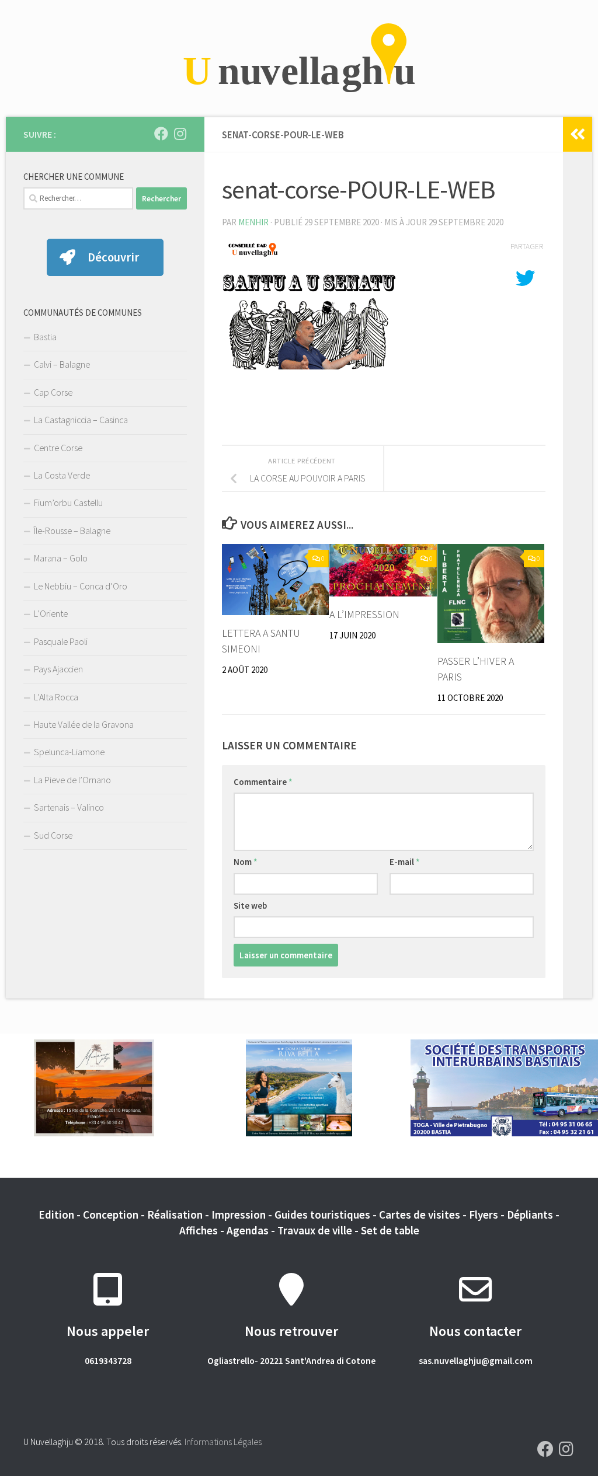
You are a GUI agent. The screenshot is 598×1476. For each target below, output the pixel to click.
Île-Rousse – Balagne (72, 530)
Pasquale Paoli (61, 641)
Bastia (45, 337)
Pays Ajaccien (58, 669)
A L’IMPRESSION (364, 614)
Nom (246, 861)
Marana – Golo (61, 558)
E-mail (405, 861)
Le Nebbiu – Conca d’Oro (80, 586)
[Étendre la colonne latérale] (577, 134)
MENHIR (253, 222)
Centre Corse (58, 447)
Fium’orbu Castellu (68, 502)
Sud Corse (53, 835)
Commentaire (263, 781)
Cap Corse (53, 392)
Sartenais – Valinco (69, 807)
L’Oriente (51, 613)
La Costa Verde (62, 475)
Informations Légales (223, 1441)
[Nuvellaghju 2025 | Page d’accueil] (299, 58)
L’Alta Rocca (56, 697)
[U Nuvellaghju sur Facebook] (161, 134)
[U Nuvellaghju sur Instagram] (180, 134)
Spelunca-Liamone (69, 752)
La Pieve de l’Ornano (72, 780)
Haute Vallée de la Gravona (84, 724)
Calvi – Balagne (62, 364)
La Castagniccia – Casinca (81, 419)
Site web (250, 905)
